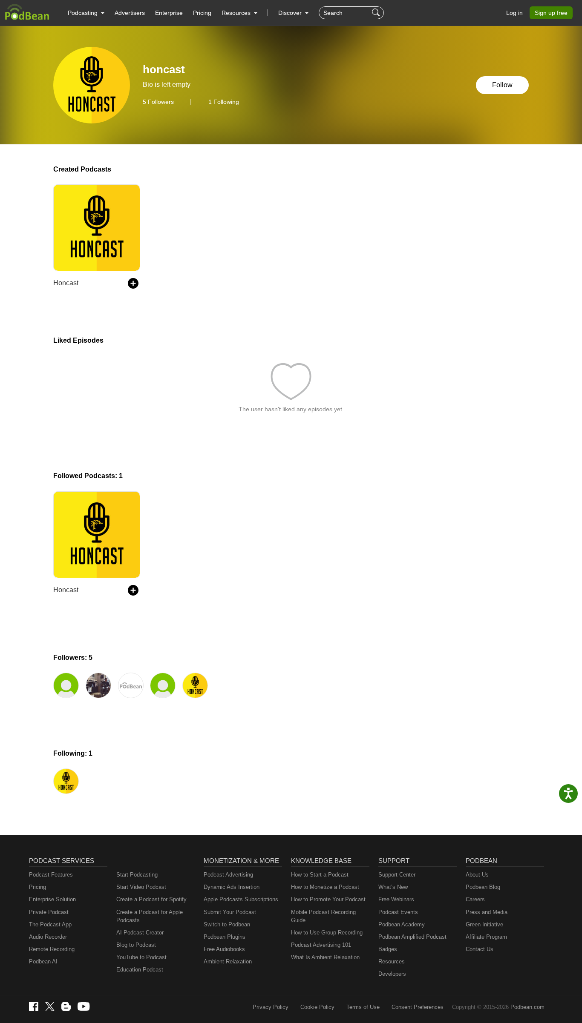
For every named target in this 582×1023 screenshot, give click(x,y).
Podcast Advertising (228, 874)
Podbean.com (527, 1007)
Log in (514, 12)
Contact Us (479, 949)
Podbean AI (43, 961)
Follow (502, 85)
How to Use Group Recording (327, 932)
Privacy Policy (270, 1007)
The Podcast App (50, 924)
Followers (158, 102)
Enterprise (169, 12)
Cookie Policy (317, 1007)
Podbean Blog (483, 887)
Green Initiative (484, 924)
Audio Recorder (48, 937)
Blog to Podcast (136, 945)
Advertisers (130, 12)
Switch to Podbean (227, 924)
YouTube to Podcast (141, 957)
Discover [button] (290, 12)
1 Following (223, 102)
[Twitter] (50, 1006)
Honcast (65, 283)
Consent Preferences (418, 1007)
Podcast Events (398, 912)
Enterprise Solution (52, 899)
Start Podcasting (137, 874)
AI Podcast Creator (140, 932)
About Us (477, 874)
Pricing (202, 12)
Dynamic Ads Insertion (231, 887)
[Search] (376, 13)
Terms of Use (363, 1007)
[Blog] (66, 1006)
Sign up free (551, 12)
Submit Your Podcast (230, 912)
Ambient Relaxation (228, 961)
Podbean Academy (401, 924)
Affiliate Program (486, 937)
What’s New (393, 887)
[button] (86, 13)
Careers (475, 899)
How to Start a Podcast (320, 874)
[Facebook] (33, 1006)
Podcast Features (51, 874)
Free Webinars (396, 899)
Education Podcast (139, 969)
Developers (392, 974)
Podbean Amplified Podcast (412, 937)
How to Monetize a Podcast (325, 887)
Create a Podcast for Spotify (151, 899)
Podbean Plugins (224, 937)
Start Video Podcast (141, 887)
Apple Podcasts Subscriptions (241, 899)
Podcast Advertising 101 (321, 945)
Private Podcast (49, 912)
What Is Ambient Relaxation (325, 957)
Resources (391, 961)
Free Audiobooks (224, 949)
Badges (387, 949)
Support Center (396, 874)
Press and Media (486, 912)
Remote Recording (52, 949)
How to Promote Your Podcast (328, 899)
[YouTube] (83, 1006)
